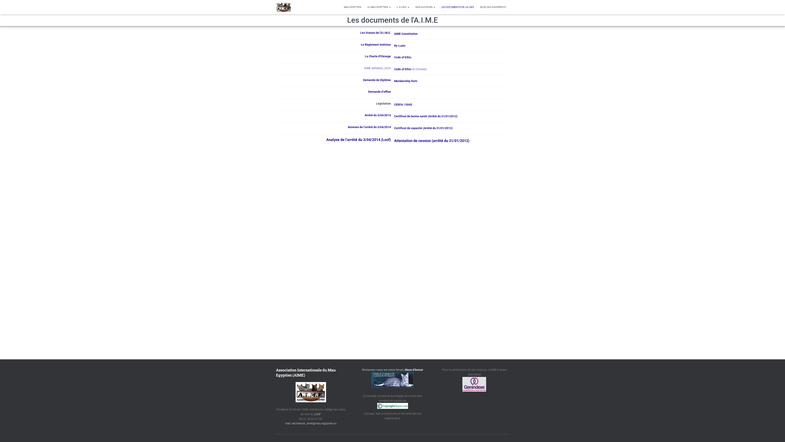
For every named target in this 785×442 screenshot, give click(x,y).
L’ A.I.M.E (402, 7)
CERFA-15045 (403, 104)
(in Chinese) (419, 69)
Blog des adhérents (493, 7)
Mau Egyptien (352, 7)
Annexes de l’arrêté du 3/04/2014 (369, 127)
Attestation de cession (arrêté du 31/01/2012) (431, 141)
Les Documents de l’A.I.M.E (457, 7)
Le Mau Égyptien (378, 7)
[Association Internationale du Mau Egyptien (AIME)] (283, 7)
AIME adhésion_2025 (377, 68)
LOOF (317, 414)
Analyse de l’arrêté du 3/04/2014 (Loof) (358, 140)
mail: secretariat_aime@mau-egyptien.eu (310, 423)
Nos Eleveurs (424, 7)
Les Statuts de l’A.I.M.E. (375, 32)
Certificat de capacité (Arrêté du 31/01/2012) (423, 128)
